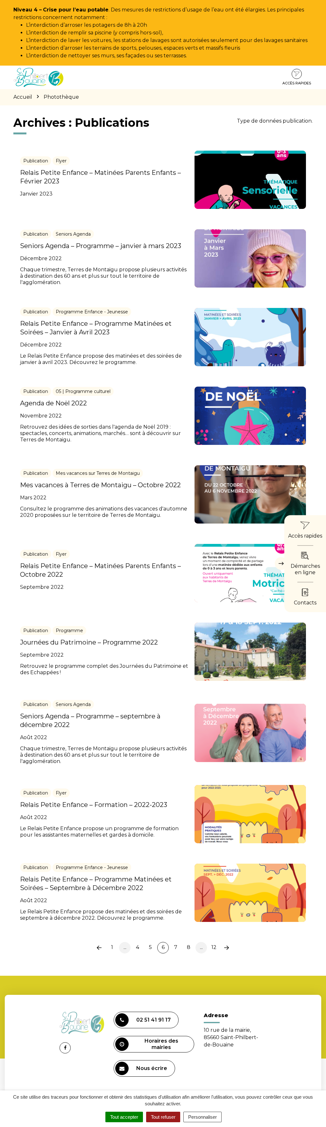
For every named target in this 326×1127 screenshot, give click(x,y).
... (125, 947)
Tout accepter (124, 1117)
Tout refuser (163, 1117)
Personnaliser (202, 1117)
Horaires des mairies (161, 1044)
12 (213, 947)
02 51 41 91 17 (153, 1020)
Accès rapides (296, 83)
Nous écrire (151, 1068)
